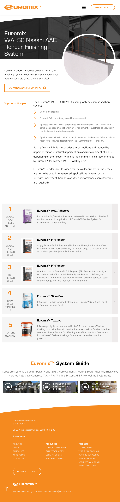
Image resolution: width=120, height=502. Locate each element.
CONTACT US (18, 459)
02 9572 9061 (19, 424)
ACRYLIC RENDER (86, 448)
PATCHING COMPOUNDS (88, 455)
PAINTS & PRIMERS (87, 459)
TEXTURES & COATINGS (88, 451)
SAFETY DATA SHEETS (55, 451)
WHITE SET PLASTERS (88, 466)
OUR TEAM (18, 448)
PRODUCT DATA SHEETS (56, 448)
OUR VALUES (19, 451)
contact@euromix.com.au (24, 420)
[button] (84, 7)
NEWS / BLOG (19, 455)
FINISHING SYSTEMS (55, 459)
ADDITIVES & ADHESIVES (89, 462)
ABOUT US (17, 444)
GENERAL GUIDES (54, 455)
